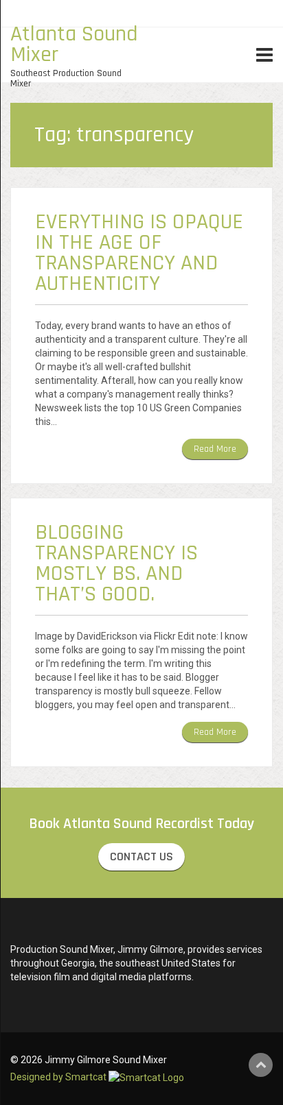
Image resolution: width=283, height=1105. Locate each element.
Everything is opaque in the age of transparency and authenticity (139, 253)
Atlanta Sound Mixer (74, 44)
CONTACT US (141, 856)
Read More (215, 449)
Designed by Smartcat (59, 1076)
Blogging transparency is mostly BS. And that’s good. (116, 563)
